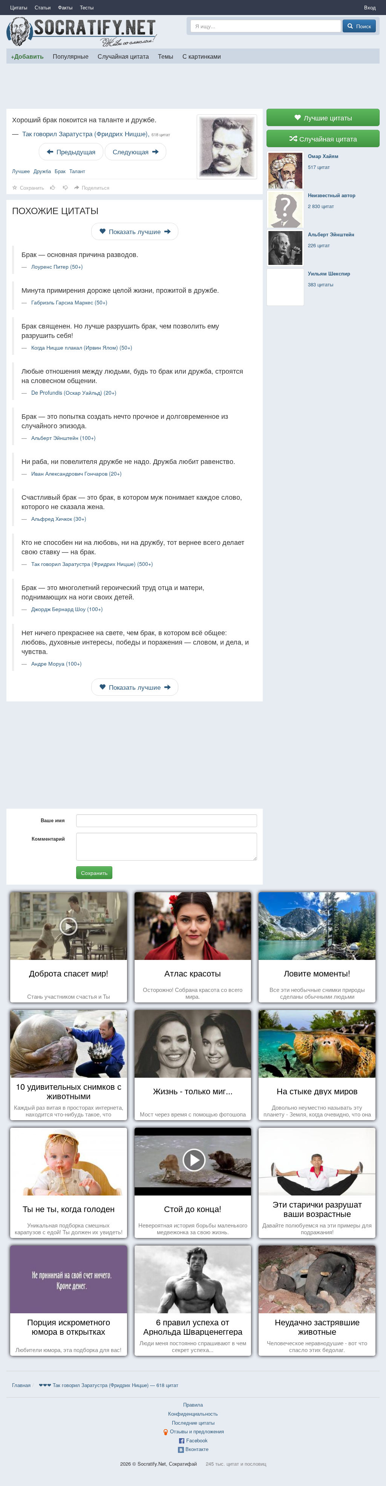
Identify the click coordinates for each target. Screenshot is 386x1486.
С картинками (201, 56)
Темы (165, 56)
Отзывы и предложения (197, 1431)
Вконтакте (196, 1449)
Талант (77, 171)
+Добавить (27, 56)
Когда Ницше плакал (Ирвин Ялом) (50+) (81, 347)
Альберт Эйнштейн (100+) (63, 437)
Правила (193, 1404)
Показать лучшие (134, 231)
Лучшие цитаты (327, 117)
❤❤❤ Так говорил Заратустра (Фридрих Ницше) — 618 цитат (108, 1385)
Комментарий (48, 838)
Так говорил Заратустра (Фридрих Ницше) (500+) (92, 563)
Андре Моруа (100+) (56, 663)
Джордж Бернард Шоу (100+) (67, 609)
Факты (65, 7)
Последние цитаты (193, 1422)
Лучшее (21, 171)
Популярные (71, 56)
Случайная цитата (123, 56)
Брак (60, 171)
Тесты (86, 7)
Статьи (43, 7)
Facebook (197, 1440)
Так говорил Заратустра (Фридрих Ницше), (96, 133)
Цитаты (18, 7)
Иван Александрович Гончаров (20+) (76, 473)
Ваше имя (53, 820)
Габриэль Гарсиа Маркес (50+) (69, 302)
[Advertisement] (193, 86)
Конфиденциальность (193, 1413)
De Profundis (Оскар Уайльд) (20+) (73, 392)
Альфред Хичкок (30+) (58, 518)
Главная (21, 1385)
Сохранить (94, 872)
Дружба (42, 171)
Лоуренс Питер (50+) (57, 266)
